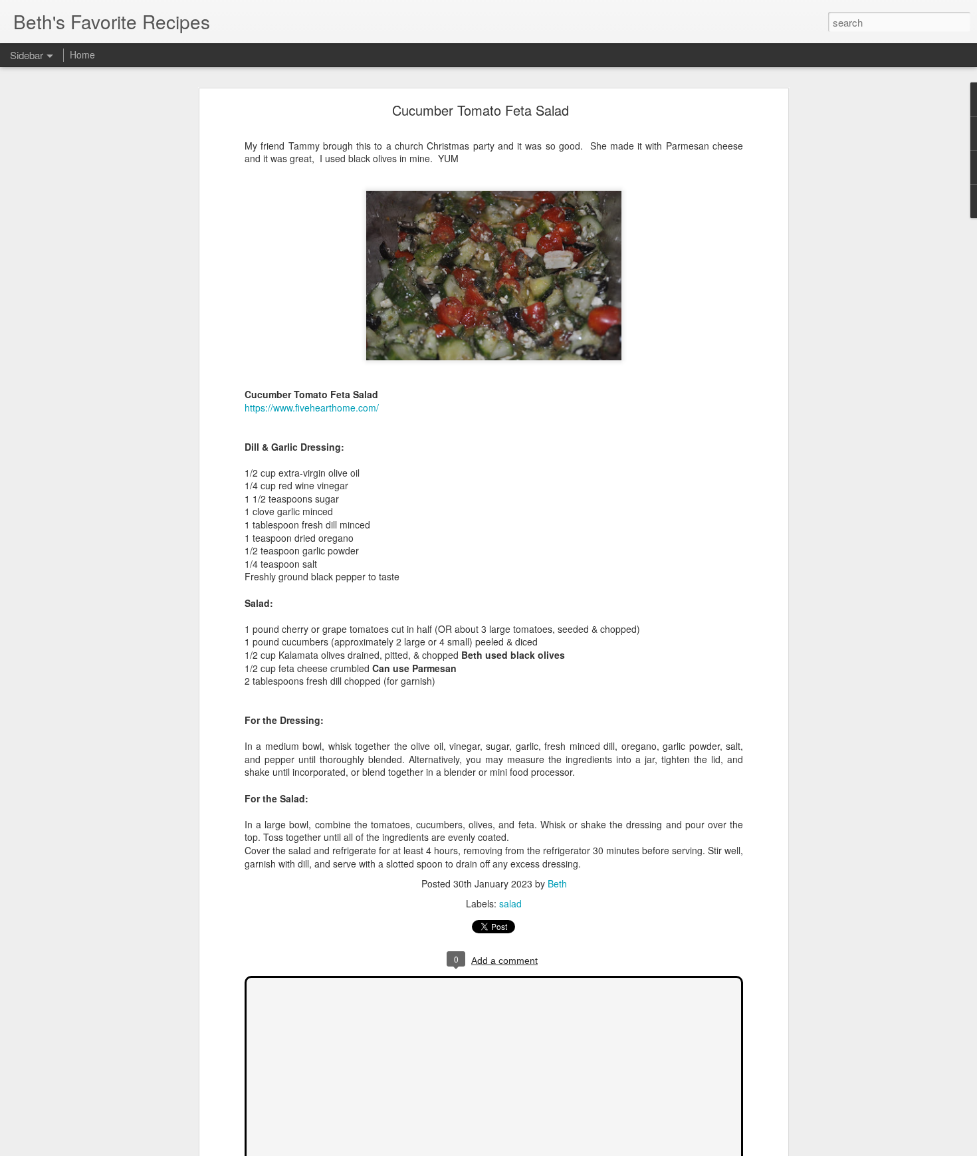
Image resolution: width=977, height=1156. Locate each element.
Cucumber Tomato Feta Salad (480, 110)
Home (82, 54)
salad (510, 903)
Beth (557, 883)
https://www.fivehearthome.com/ (312, 407)
